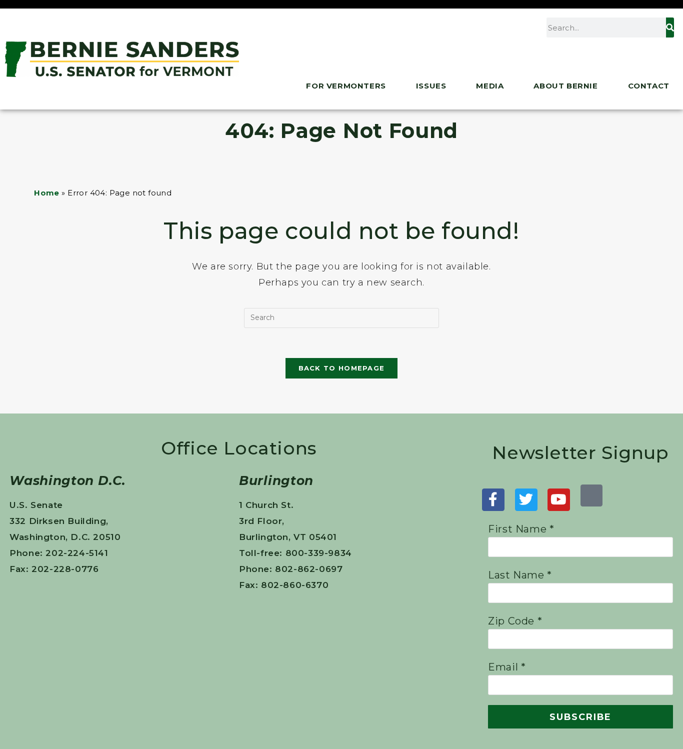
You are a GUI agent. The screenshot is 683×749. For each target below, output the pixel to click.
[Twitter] (526, 499)
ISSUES (431, 85)
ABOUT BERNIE (566, 85)
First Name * (521, 529)
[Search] (670, 28)
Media (490, 85)
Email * (507, 667)
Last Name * (520, 575)
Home (47, 193)
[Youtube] (559, 499)
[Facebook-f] (493, 499)
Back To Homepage (341, 368)
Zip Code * (515, 621)
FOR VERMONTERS (346, 85)
